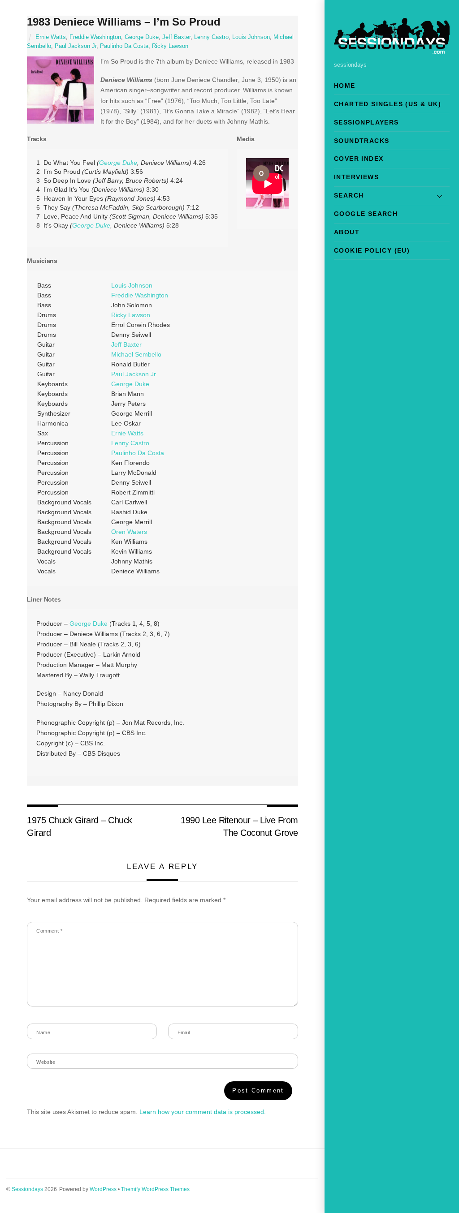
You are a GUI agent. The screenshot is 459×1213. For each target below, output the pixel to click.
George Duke (142, 37)
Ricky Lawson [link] (130, 314)
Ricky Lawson (170, 46)
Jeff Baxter (176, 37)
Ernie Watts (50, 37)
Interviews (356, 177)
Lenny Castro (211, 37)
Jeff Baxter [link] (126, 344)
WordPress (103, 1189)
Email (184, 1032)
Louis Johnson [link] (131, 285)
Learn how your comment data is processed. (202, 1111)
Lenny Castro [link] (130, 443)
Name (43, 1032)
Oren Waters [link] (129, 531)
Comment (49, 930)
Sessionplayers (366, 122)
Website (45, 1062)
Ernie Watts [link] (127, 433)
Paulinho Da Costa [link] (137, 452)
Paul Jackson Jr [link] (133, 374)
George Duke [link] (118, 162)
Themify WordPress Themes (155, 1189)
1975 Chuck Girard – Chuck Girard (79, 826)
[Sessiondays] (392, 50)
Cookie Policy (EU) (372, 250)
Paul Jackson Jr (75, 46)
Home (344, 85)
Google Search (366, 213)
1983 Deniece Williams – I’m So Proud (124, 22)
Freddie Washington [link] (139, 295)
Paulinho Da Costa (124, 46)
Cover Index (358, 158)
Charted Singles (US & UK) (387, 104)
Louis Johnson (251, 37)
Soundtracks (361, 140)
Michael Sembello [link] (136, 354)
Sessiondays (27, 1189)
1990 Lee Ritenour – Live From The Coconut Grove (239, 826)
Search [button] (349, 195)
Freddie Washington (95, 37)
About (346, 232)
